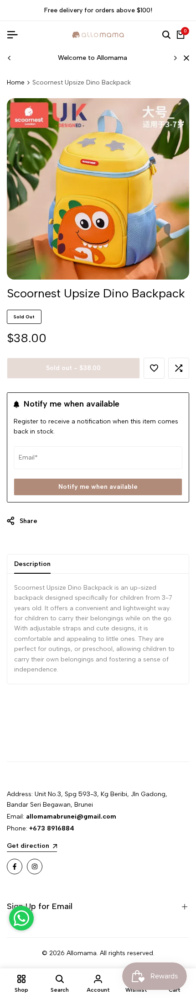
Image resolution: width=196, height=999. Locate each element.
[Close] (184, 58)
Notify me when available (98, 487)
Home (16, 82)
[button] (154, 368)
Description (32, 564)
